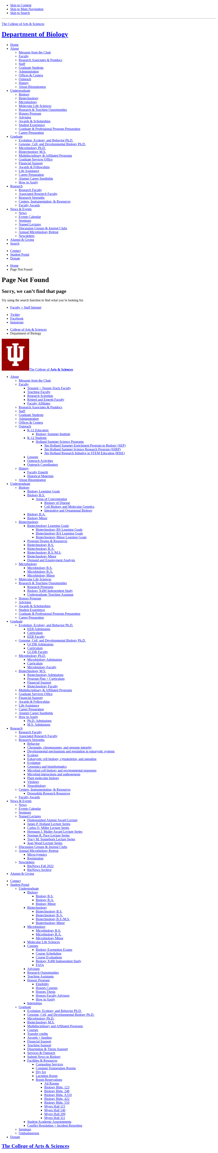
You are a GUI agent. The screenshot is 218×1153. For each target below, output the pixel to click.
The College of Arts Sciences (23, 24)
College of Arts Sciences (28, 329)
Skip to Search (20, 13)
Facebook (16, 318)
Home (14, 45)
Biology (35, 34)
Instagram (16, 322)
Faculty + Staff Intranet (25, 307)
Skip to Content (20, 5)
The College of (51, 369)
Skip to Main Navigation (26, 9)
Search (14, 243)
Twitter (15, 314)
